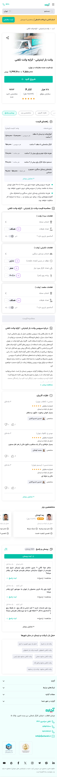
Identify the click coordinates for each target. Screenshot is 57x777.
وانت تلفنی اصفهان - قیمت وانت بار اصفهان (37, 650)
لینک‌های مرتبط (49, 687)
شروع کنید (30, 79)
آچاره (53, 28)
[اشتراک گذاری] (7, 38)
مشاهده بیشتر (47, 384)
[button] (28, 222)
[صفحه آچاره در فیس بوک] (18, 763)
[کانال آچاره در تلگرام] (39, 763)
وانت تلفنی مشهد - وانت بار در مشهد (39, 669)
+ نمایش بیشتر (28, 626)
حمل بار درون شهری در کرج (28, 644)
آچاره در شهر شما (48, 701)
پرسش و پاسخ (9, 113)
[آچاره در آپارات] (46, 763)
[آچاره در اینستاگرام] (32, 763)
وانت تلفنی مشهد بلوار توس (23, 656)
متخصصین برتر (26, 113)
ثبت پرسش (27, 556)
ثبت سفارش (8, 19)
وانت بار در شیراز (46, 644)
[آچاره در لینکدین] (53, 763)
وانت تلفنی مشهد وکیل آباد (42, 663)
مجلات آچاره (50, 694)
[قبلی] (54, 113)
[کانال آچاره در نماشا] (11, 763)
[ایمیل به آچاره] (28, 736)
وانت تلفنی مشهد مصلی (43, 656)
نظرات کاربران (42, 113)
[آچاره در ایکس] (25, 763)
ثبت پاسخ (13, 578)
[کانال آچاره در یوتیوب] (4, 763)
